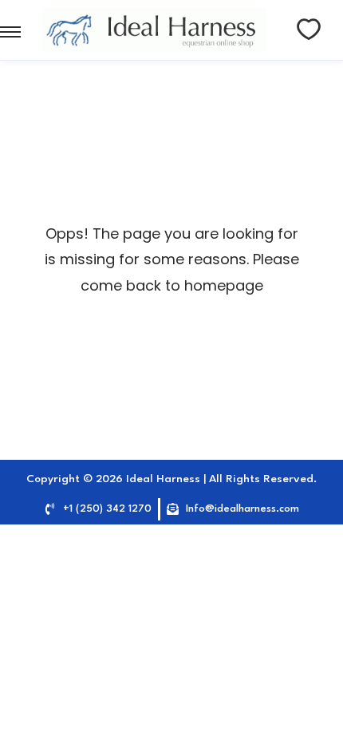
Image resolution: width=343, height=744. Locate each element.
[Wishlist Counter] (309, 30)
